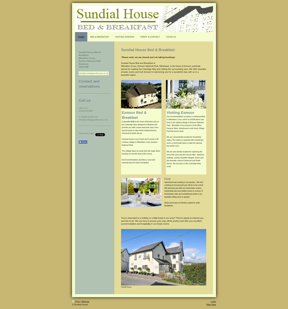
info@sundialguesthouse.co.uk (93, 73)
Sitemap (85, 301)
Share (84, 142)
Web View (211, 304)
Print (77, 301)
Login (213, 301)
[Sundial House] (163, 257)
